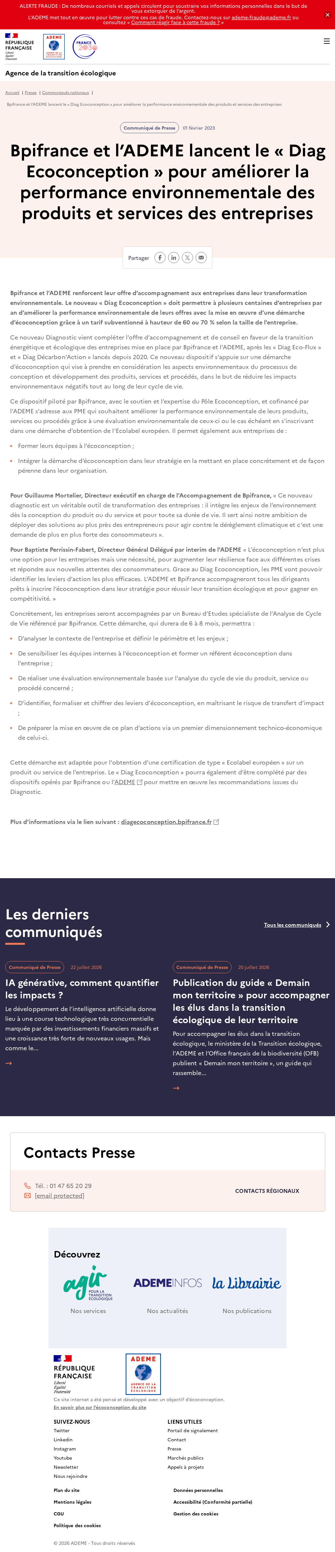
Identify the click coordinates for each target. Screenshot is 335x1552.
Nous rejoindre (70, 1476)
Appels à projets (186, 1467)
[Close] (328, 15)
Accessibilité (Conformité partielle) (212, 1501)
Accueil (12, 92)
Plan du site (66, 1490)
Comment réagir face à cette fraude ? (175, 22)
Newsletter (66, 1467)
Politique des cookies (77, 1525)
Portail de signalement (193, 1430)
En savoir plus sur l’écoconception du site (100, 1407)
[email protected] (59, 1195)
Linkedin (63, 1439)
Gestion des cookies (195, 1513)
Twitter (62, 1430)
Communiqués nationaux (65, 92)
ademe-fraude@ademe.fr (261, 17)
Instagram (65, 1448)
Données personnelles (198, 1490)
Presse (31, 92)
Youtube (63, 1457)
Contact (177, 1439)
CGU (59, 1513)
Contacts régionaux (267, 1190)
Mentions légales (72, 1501)
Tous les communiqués (292, 924)
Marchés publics (185, 1457)
